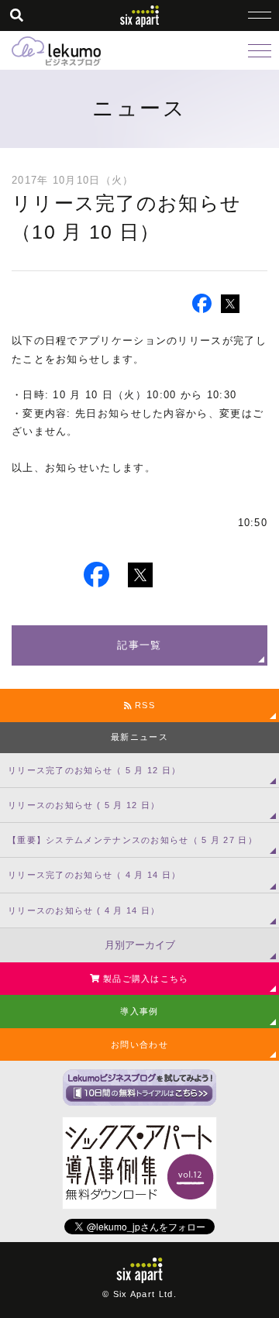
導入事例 (139, 1011)
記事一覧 (139, 645)
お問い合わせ (139, 1044)
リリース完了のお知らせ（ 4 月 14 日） (94, 874)
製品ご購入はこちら (144, 978)
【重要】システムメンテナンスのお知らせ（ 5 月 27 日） (132, 840)
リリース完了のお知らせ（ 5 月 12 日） (94, 770)
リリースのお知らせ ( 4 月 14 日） (84, 910)
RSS (143, 705)
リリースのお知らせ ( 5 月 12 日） (84, 805)
